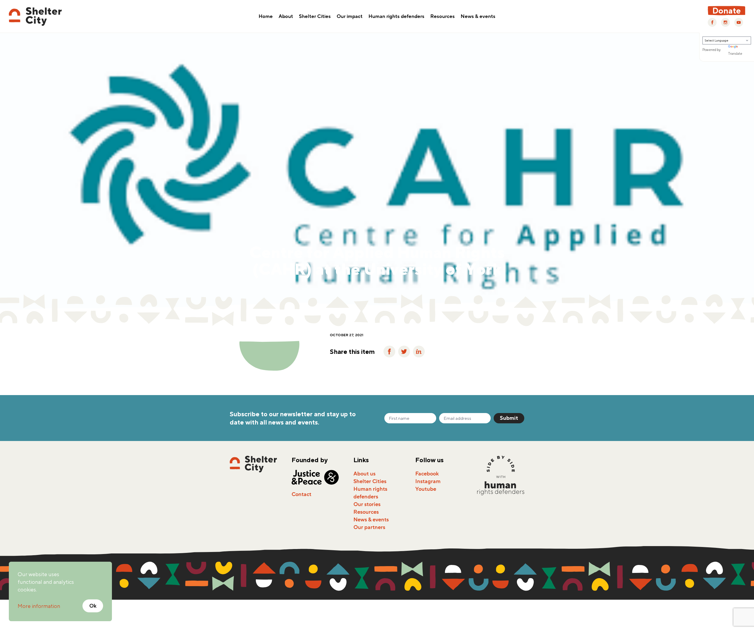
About (286, 17)
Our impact (350, 17)
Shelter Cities (315, 17)
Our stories (367, 504)
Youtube (425, 489)
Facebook (427, 473)
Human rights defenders (396, 17)
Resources (442, 17)
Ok (93, 606)
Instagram (428, 481)
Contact (301, 494)
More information (39, 606)
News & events (478, 17)
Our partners (369, 527)
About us (364, 473)
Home (266, 17)
